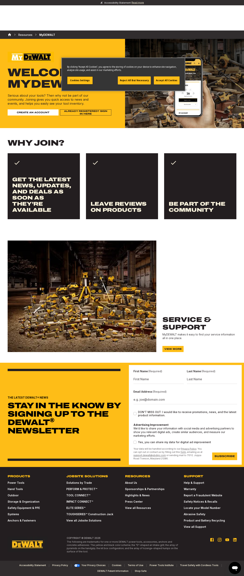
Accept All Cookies (166, 80)
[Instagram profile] (220, 540)
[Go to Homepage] (27, 544)
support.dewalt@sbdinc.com (149, 455)
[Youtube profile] (227, 540)
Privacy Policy (188, 448)
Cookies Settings (80, 80)
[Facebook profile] (212, 540)
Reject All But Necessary (134, 80)
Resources (25, 34)
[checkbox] (134, 413)
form (183, 452)
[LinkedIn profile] (235, 540)
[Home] (9, 35)
